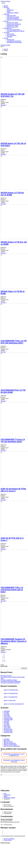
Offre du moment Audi (10, 743)
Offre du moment (8, 741)
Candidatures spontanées (14, 41)
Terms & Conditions (9, 838)
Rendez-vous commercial (14, 24)
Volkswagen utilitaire (9, 797)
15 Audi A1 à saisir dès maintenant (10, 682)
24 (4, 660)
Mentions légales (5, 842)
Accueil (6, 5)
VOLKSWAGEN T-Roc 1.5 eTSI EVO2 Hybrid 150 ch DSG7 (12, 589)
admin (5, 690)
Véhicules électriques (13, 18)
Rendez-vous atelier (12, 22)
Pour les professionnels (13, 29)
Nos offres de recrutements (14, 42)
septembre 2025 (8, 719)
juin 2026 (6, 712)
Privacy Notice (8, 840)
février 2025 (7, 726)
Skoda (8, 11)
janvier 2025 (7, 728)
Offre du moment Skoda (10, 744)
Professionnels (8, 28)
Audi (8, 8)
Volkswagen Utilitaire (13, 12)
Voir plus (3, 105)
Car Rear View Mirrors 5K (16, 704)
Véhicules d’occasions (13, 17)
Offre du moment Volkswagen (12, 746)
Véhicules (6, 14)
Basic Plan (12, 700)
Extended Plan (13, 693)
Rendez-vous (10, 39)
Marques (6, 7)
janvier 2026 (7, 716)
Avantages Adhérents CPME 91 (15, 31)
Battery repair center (12, 27)
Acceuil (6, 49)
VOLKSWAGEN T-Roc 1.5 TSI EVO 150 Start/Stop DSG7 (14, 342)
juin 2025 (6, 722)
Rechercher (4, 666)
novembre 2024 (8, 730)
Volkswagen (10, 10)
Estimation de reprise (13, 25)
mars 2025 (7, 725)
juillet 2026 (7, 711)
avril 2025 (6, 723)
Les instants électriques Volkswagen (11, 681)
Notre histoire (10, 34)
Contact (6, 38)
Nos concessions (11, 35)
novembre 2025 (8, 718)
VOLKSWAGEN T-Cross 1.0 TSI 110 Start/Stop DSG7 (13, 440)
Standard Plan (13, 697)
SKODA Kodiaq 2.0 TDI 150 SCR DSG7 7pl (12, 95)
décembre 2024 (8, 729)
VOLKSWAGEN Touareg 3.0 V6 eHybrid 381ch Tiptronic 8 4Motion (13, 641)
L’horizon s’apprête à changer (9, 680)
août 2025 (6, 721)
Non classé (7, 740)
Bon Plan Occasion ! (6, 675)
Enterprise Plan (13, 690)
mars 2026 (7, 715)
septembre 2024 (8, 732)
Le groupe (6, 32)
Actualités (9, 36)
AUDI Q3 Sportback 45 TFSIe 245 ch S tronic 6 (13, 490)
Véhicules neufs (11, 15)
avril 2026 (6, 714)
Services (6, 21)
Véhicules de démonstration (14, 19)
